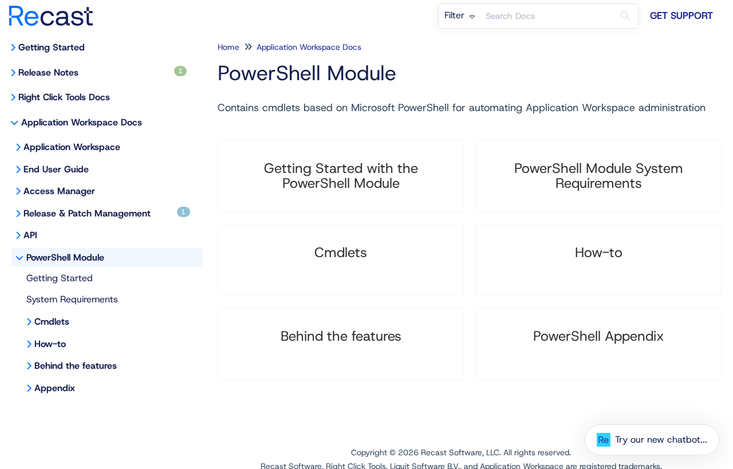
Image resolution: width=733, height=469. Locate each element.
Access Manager (59, 191)
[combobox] (546, 16)
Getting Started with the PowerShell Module (341, 175)
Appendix (54, 388)
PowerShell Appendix (598, 336)
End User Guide (56, 169)
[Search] (625, 16)
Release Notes (100, 72)
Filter (455, 15)
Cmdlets (51, 322)
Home (228, 47)
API (30, 235)
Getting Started (51, 47)
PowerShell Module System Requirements (598, 175)
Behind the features (75, 366)
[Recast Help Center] (55, 10)
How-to (50, 344)
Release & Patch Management (104, 213)
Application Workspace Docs (81, 122)
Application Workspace (71, 147)
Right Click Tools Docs (64, 97)
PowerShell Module (65, 257)
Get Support (681, 15)
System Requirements (72, 299)
